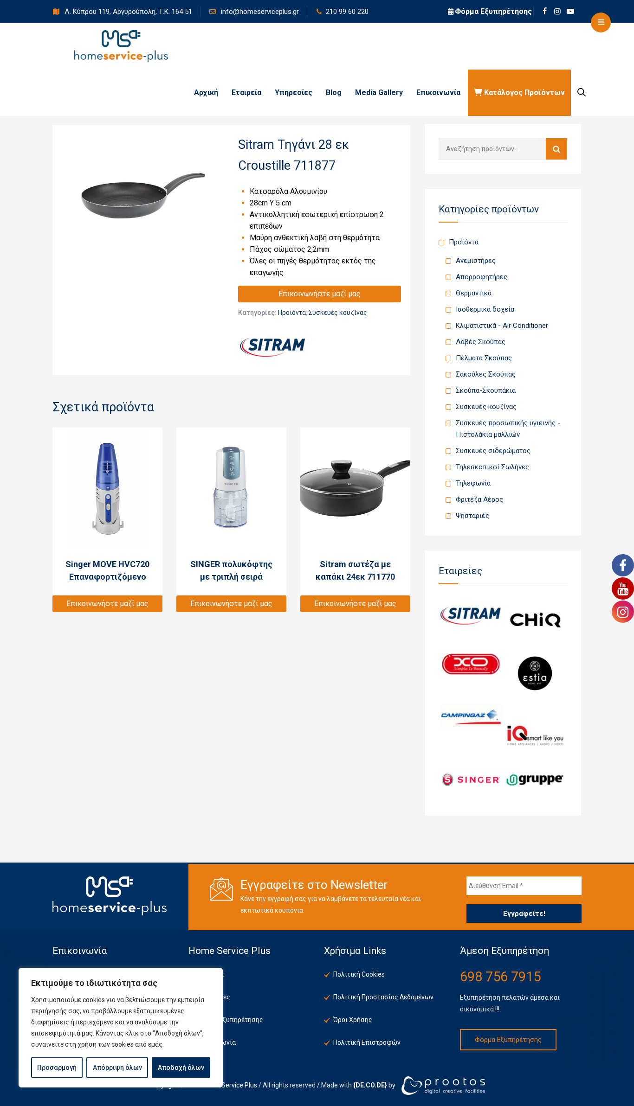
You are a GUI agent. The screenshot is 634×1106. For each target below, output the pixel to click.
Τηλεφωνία (473, 483)
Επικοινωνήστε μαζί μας (319, 293)
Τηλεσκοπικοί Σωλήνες (492, 467)
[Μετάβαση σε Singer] (471, 779)
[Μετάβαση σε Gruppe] (535, 779)
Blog (334, 92)
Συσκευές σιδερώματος (493, 451)
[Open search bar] (581, 92)
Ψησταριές (472, 515)
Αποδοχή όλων (181, 1067)
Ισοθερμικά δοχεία (485, 309)
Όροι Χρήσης (352, 1019)
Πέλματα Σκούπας (484, 358)
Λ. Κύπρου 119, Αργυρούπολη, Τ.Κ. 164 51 (127, 11)
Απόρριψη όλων (117, 1067)
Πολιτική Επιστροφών (367, 1042)
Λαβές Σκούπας (480, 342)
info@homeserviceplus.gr (259, 11)
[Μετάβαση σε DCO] (471, 663)
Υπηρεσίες (293, 92)
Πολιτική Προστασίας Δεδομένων (383, 997)
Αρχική (206, 92)
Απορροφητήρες (481, 277)
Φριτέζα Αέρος (479, 499)
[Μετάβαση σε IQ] (535, 735)
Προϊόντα (292, 312)
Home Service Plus (229, 1084)
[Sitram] (273, 347)
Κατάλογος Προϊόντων (523, 92)
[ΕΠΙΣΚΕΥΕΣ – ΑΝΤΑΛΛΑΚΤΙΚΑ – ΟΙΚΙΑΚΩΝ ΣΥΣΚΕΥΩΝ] (120, 46)
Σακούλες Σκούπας (486, 374)
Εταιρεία (246, 92)
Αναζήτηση (556, 149)
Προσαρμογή (57, 1067)
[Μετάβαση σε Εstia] (535, 673)
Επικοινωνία (438, 92)
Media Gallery (379, 92)
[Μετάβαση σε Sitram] (471, 615)
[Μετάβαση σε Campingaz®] (471, 717)
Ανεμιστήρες (476, 260)
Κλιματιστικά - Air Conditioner (502, 325)
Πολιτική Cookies (359, 974)
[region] (121, 1027)
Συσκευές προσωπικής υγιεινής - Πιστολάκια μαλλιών (508, 429)
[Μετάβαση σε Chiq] (535, 619)
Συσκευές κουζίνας (338, 312)
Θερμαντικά (474, 293)
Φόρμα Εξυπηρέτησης (493, 11)
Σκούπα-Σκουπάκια (486, 390)
